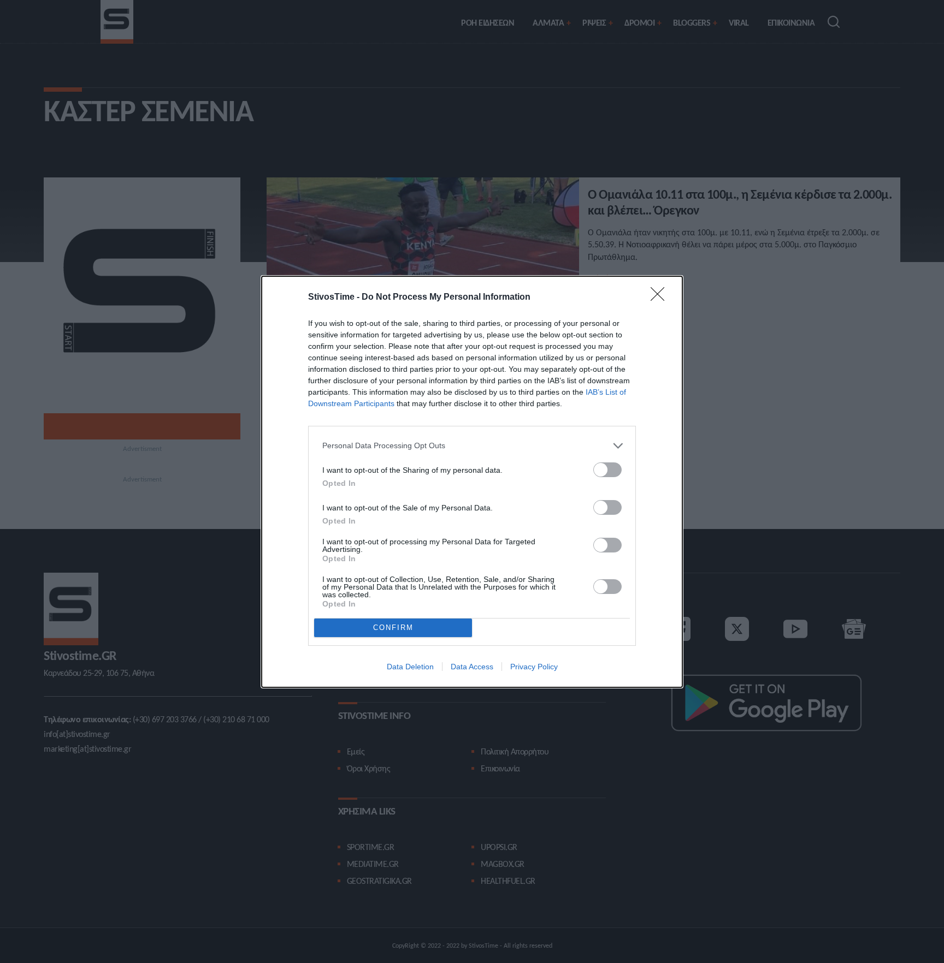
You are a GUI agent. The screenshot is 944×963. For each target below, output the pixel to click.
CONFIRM (393, 627)
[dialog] (472, 481)
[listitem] (472, 445)
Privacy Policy (534, 666)
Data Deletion (410, 666)
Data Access (472, 666)
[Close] (661, 297)
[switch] (607, 469)
